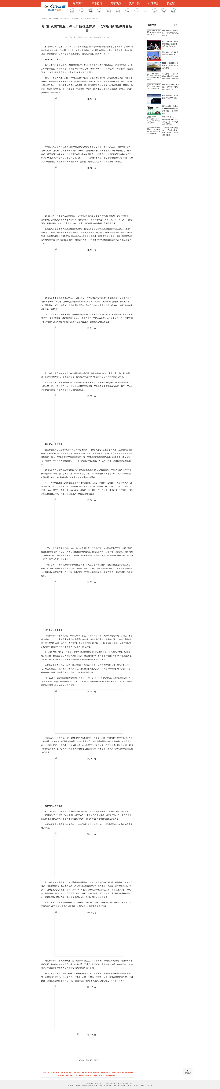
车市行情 (97, 3)
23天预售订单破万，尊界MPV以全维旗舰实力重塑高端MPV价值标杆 (170, 76)
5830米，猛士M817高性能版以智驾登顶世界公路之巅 (170, 65)
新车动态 (115, 3)
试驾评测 (153, 3)
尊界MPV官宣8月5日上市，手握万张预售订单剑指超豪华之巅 (170, 87)
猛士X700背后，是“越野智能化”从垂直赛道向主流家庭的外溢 (170, 44)
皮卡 (154, 12)
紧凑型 (90, 12)
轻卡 (163, 12)
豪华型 (118, 12)
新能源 (171, 3)
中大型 (109, 12)
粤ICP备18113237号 (109, 1085)
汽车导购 (134, 3)
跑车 (145, 12)
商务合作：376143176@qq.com (143, 1085)
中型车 (100, 12)
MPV (136, 12)
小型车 (81, 12)
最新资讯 (78, 3)
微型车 (72, 12)
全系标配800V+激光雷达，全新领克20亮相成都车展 (170, 33)
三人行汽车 (72, 37)
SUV (127, 12)
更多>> (176, 25)
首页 (49, 18)
